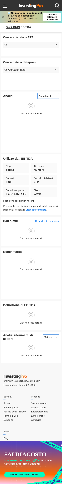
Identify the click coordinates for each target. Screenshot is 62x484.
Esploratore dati (39, 411)
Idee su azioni (38, 407)
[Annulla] (3, 17)
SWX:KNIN (13, 27)
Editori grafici (38, 415)
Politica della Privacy (14, 411)
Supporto (8, 419)
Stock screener (39, 403)
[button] (33, 17)
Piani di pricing (11, 407)
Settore (48, 337)
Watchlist (36, 419)
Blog (5, 438)
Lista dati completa (36, 209)
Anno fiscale (45, 96)
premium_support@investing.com (21, 380)
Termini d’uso (10, 415)
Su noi (6, 403)
